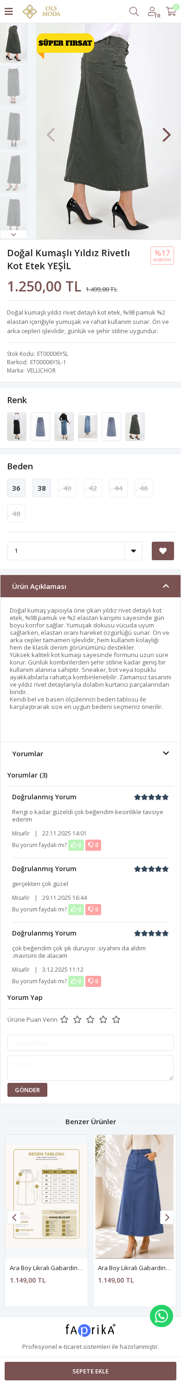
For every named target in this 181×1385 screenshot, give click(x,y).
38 (42, 488)
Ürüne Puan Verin (32, 1019)
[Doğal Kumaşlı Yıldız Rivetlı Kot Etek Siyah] (17, 426)
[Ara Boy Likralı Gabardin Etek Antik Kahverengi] (46, 1197)
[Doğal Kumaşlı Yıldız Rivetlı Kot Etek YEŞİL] (135, 426)
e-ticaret (70, 1346)
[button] (13, 234)
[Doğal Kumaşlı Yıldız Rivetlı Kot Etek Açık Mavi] (88, 426)
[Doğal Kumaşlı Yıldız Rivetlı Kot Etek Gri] (41, 426)
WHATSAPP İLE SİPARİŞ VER (161, 1316)
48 (16, 513)
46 (144, 488)
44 (118, 488)
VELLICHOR (41, 370)
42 (93, 488)
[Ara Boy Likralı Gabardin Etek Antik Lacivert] (134, 1197)
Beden (20, 466)
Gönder (27, 1090)
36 (16, 488)
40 (67, 488)
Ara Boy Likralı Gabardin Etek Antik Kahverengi (75, 1268)
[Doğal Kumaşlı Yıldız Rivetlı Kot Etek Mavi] (65, 426)
